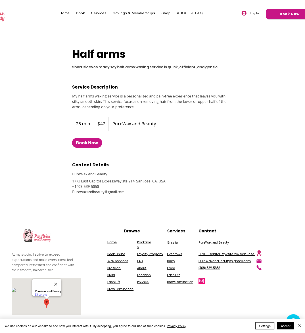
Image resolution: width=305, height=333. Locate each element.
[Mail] (259, 261)
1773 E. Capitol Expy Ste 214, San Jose (226, 254)
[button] (80, 13)
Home (112, 242)
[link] (87, 143)
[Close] (299, 325)
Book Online (116, 254)
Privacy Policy (176, 326)
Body (171, 261)
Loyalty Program (150, 254)
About (141, 268)
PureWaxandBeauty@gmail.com (224, 261)
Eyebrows (174, 254)
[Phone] (259, 268)
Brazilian (173, 242)
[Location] (259, 253)
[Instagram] (201, 281)
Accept (285, 326)
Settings (265, 326)
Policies (143, 282)
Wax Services (117, 261)
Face (171, 268)
